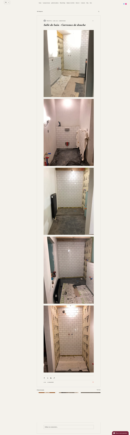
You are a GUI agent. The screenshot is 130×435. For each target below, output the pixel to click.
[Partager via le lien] (54, 378)
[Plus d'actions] (93, 21)
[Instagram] (126, 4)
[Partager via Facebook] (44, 378)
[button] (98, 11)
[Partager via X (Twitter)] (47, 378)
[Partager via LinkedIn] (51, 378)
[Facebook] (124, 4)
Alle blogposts (40, 11)
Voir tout (98, 389)
